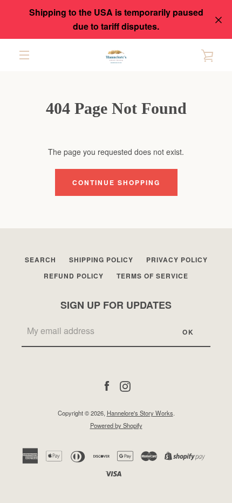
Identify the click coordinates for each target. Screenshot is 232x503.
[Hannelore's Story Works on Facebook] (106, 385)
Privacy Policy (177, 259)
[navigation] (24, 55)
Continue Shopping (116, 182)
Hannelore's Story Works (140, 413)
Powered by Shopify (116, 425)
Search (40, 259)
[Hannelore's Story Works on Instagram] (125, 385)
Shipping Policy (101, 259)
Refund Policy (74, 276)
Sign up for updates (116, 305)
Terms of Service (152, 276)
